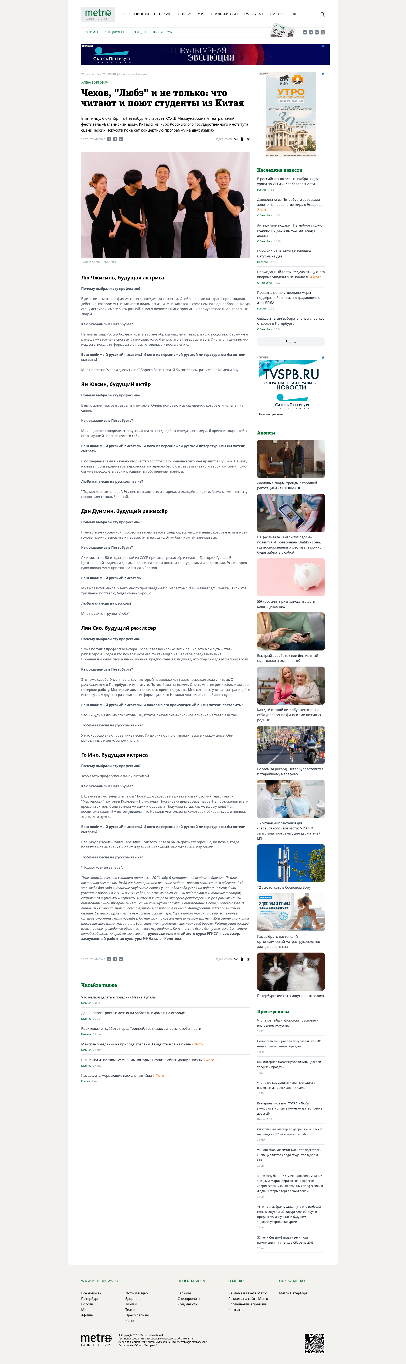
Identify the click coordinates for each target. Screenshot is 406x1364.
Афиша (87, 1315)
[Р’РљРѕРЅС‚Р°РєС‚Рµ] (236, 139)
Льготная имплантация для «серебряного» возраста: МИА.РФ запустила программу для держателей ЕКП (289, 831)
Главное (142, 74)
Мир (202, 14)
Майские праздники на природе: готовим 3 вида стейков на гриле (136, 1044)
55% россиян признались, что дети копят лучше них (286, 604)
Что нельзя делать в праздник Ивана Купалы (118, 997)
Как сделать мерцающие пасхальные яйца (116, 1075)
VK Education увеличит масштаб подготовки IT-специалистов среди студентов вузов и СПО (289, 1155)
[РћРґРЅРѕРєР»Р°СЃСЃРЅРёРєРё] (241, 139)
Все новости (136, 14)
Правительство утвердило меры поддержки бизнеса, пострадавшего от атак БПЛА (289, 297)
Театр (130, 1309)
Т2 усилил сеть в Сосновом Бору (284, 887)
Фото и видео (136, 1293)
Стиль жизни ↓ (225, 14)
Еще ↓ (295, 14)
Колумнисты (188, 1304)
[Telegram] (247, 139)
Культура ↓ (253, 14)
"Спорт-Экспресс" (146, 1345)
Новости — (127, 74)
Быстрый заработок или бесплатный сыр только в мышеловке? (287, 658)
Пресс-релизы (137, 1315)
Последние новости (279, 170)
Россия (185, 14)
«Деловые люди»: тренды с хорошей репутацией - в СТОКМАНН (287, 485)
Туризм (131, 1304)
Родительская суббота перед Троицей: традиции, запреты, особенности (141, 1028)
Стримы (91, 32)
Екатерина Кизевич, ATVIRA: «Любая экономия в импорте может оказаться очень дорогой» (289, 1108)
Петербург (163, 14)
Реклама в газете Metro (247, 1293)
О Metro (277, 14)
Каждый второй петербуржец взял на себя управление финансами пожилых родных (289, 714)
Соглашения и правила (247, 1304)
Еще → (291, 341)
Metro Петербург (293, 1293)
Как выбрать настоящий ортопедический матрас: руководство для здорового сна (288, 941)
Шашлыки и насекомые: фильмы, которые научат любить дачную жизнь (141, 1059)
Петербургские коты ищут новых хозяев (290, 995)
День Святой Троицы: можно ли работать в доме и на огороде (133, 1013)
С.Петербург (264, 215)
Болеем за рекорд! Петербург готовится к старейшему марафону (290, 771)
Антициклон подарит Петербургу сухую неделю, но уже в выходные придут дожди (289, 230)
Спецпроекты (116, 32)
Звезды (140, 32)
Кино (129, 1320)
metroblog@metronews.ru (192, 1342)
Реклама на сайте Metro (248, 1298)
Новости (262, 262)
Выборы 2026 (163, 32)
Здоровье (133, 1298)
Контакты (236, 1309)
